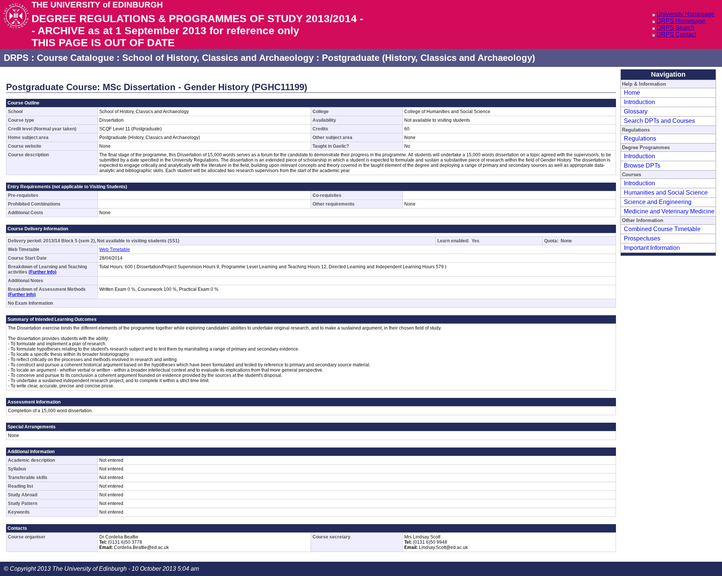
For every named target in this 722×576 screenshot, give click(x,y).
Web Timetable (114, 249)
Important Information (652, 248)
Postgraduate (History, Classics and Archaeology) (428, 58)
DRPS (16, 58)
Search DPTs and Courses (659, 121)
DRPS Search (676, 27)
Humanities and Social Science (666, 192)
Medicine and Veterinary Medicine (669, 211)
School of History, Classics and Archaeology (218, 58)
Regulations (640, 138)
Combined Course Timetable (662, 229)
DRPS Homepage (681, 21)
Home (632, 92)
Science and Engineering (658, 202)
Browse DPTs (642, 165)
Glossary (636, 111)
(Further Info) (42, 272)
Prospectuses (642, 238)
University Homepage (685, 14)
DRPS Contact (676, 34)
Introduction (639, 102)
